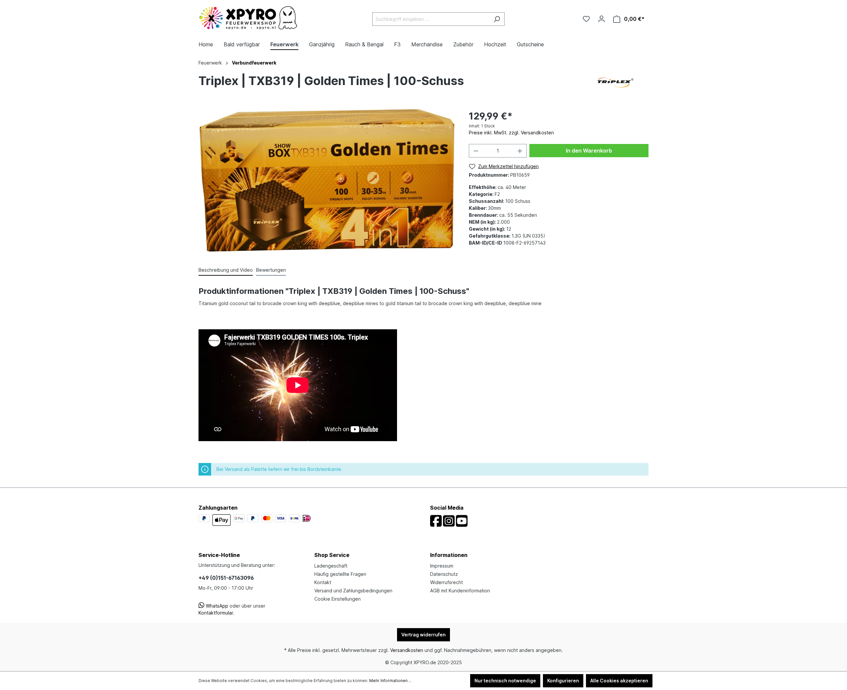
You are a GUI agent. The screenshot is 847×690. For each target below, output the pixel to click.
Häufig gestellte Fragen (340, 574)
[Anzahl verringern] (476, 151)
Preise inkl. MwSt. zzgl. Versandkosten (511, 132)
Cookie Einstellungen (337, 599)
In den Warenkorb (589, 150)
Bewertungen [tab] (271, 270)
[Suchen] (497, 19)
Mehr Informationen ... (390, 680)
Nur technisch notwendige (505, 680)
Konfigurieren (563, 680)
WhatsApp (216, 606)
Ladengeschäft (330, 566)
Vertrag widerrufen (423, 634)
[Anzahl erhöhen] (520, 151)
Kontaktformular (216, 613)
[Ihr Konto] (601, 19)
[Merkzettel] (586, 19)
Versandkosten (406, 650)
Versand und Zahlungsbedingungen (353, 590)
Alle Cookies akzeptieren (619, 680)
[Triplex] (615, 82)
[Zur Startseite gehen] (248, 18)
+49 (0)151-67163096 (226, 578)
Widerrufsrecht (446, 582)
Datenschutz (444, 574)
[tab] (226, 270)
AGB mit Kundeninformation (460, 590)
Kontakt (322, 582)
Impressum (441, 566)
